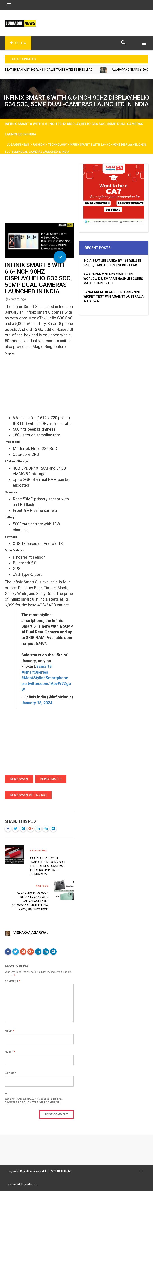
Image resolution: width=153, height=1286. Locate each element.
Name (10, 1031)
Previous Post (39, 850)
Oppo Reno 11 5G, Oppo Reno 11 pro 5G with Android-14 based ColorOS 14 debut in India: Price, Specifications (30, 901)
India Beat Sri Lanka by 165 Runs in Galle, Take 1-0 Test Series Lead (112, 263)
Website (10, 1073)
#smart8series (34, 672)
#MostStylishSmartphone (44, 677)
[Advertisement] (39, 193)
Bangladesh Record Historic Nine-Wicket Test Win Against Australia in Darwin (113, 296)
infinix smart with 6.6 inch (28, 795)
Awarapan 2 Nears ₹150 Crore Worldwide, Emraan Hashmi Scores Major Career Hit (113, 278)
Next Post (41, 886)
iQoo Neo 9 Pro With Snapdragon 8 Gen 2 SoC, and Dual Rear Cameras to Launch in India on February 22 (47, 866)
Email (10, 1052)
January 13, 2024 (36, 702)
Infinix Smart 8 (50, 779)
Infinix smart (19, 779)
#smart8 (44, 666)
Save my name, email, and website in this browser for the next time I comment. (34, 1100)
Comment (12, 981)
